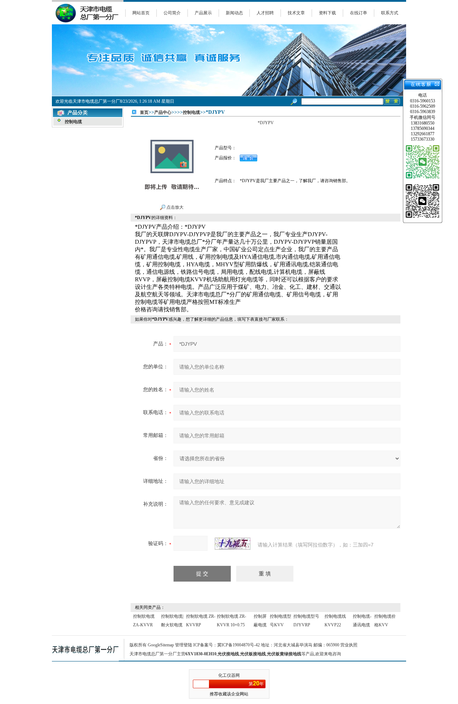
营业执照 (348, 644)
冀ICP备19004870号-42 (238, 644)
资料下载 (327, 12)
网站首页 (141, 12)
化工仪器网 (229, 675)
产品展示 (203, 12)
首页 (144, 112)
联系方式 (389, 12)
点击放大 (174, 207)
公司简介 (172, 12)
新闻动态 (234, 12)
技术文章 (296, 12)
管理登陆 (183, 644)
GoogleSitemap (161, 644)
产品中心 (162, 112)
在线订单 (358, 12)
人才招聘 (265, 12)
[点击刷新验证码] (232, 544)
